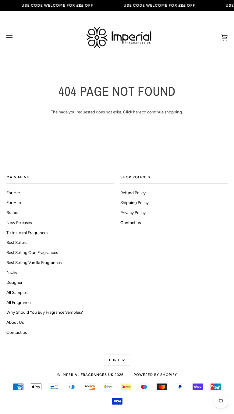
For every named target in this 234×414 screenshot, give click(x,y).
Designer (14, 282)
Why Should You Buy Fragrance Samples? (44, 312)
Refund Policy (133, 192)
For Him (13, 202)
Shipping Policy (134, 202)
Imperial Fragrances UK (87, 375)
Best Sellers (16, 242)
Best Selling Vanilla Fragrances (34, 262)
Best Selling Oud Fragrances (32, 252)
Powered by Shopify (155, 375)
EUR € (115, 360)
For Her (13, 192)
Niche (11, 272)
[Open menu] (15, 37)
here (137, 111)
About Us (15, 322)
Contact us (16, 332)
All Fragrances (19, 302)
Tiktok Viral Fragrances (27, 232)
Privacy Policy (133, 212)
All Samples (16, 292)
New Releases (19, 222)
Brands (12, 212)
